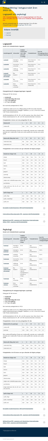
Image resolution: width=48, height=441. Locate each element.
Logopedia (6, 64)
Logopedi (8, 33)
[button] (44, 2)
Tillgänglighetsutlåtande (9, 430)
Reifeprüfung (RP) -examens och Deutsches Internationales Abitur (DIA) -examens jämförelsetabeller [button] (20, 221)
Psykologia (6, 254)
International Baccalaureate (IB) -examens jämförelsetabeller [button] (21, 214)
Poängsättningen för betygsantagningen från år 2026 (17, 25)
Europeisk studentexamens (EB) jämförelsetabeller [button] (18, 208)
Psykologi (8, 35)
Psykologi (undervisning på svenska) (7, 269)
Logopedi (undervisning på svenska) (7, 75)
